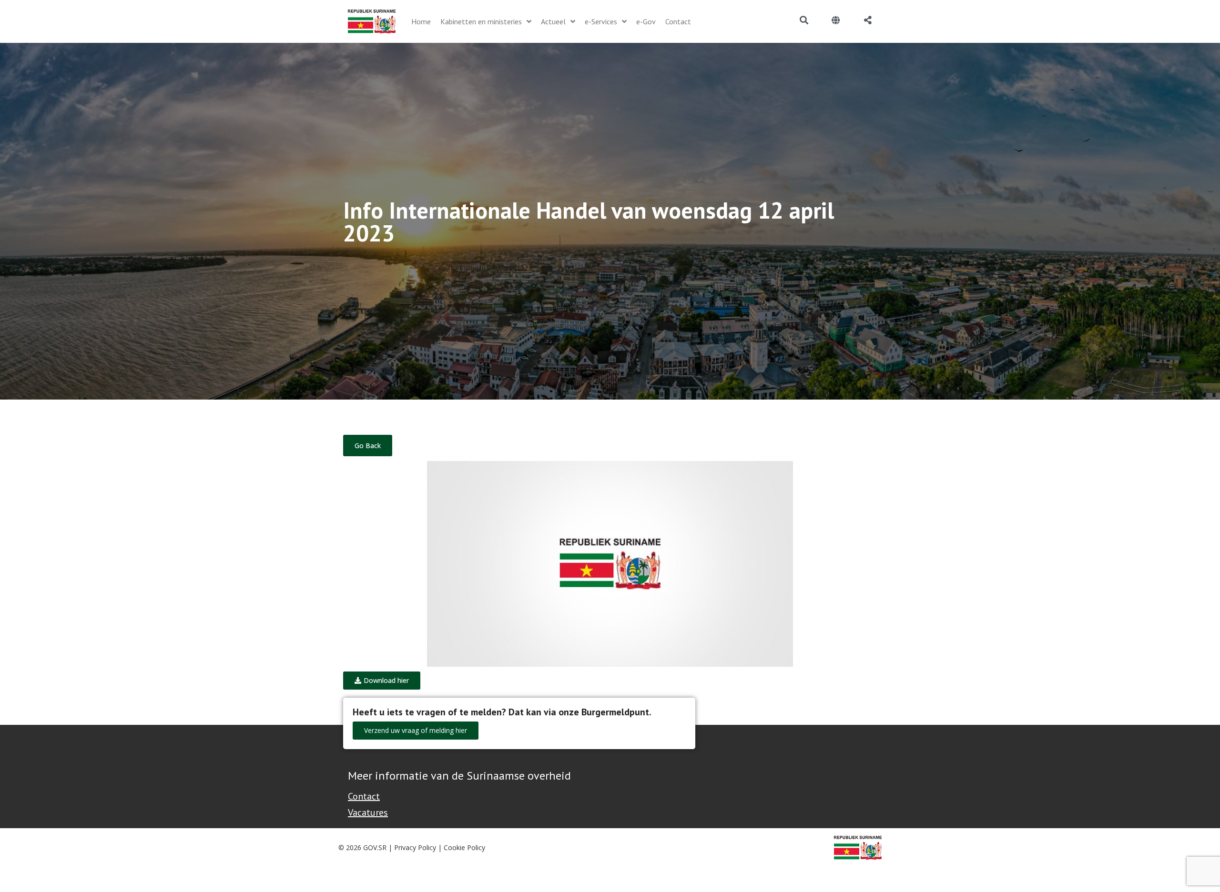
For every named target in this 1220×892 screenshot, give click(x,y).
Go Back (368, 445)
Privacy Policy (415, 847)
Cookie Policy (464, 847)
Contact (364, 796)
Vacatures (368, 812)
